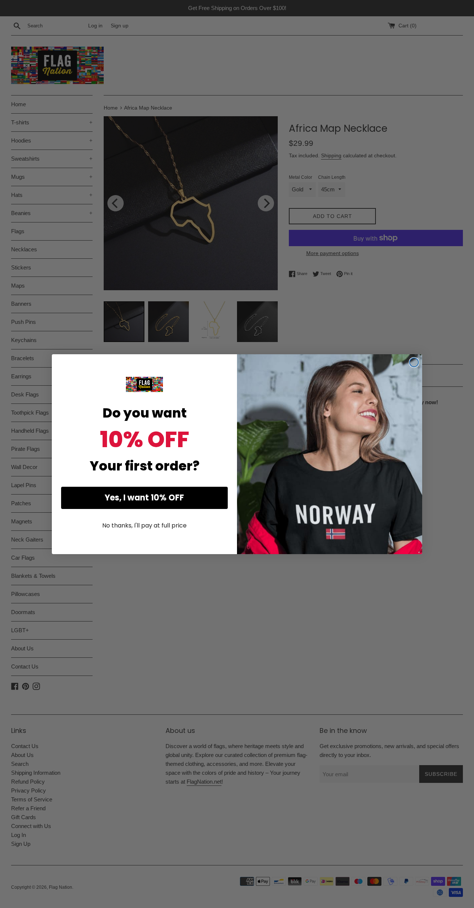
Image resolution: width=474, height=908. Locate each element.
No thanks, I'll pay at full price (144, 525)
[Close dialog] (414, 362)
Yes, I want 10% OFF (144, 497)
